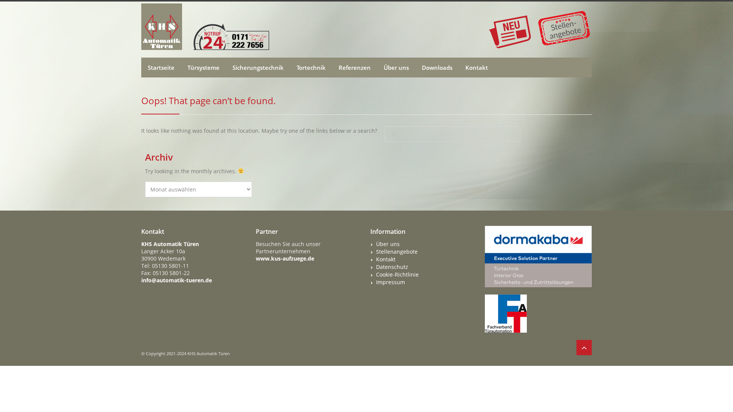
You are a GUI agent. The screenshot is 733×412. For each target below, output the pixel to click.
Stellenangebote (397, 251)
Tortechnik (311, 67)
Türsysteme (203, 67)
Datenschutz (392, 267)
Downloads (437, 67)
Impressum (390, 282)
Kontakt (476, 67)
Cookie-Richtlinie (397, 274)
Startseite (161, 67)
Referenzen (355, 67)
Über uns (396, 67)
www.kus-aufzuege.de (285, 258)
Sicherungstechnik (258, 67)
